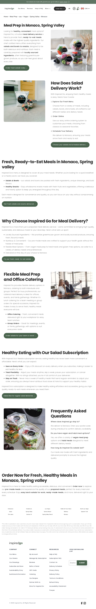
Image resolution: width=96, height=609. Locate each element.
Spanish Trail (84, 511)
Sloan (10, 511)
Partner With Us (34, 582)
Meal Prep (13, 16)
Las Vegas (47, 508)
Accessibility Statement (57, 586)
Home (6, 16)
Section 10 (29, 514)
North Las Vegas (84, 508)
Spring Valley (34, 16)
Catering (32, 574)
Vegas (25, 16)
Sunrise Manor (47, 511)
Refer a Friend (34, 566)
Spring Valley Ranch (47, 514)
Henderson (29, 508)
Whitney (66, 511)
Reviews (32, 562)
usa (20, 16)
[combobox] (85, 8)
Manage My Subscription (38, 558)
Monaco (66, 514)
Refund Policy (54, 582)
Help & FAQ (53, 554)
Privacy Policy (54, 570)
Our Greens (13, 558)
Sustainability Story (16, 570)
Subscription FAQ (55, 558)
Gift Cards (33, 570)
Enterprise (10, 508)
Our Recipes (33, 578)
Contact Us (53, 562)
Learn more (63, 2)
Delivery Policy (54, 574)
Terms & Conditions (56, 578)
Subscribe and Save (16, 566)
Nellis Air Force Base (66, 508)
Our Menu (12, 554)
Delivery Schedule (55, 566)
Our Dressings (14, 562)
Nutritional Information (17, 574)
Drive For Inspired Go (36, 586)
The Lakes (10, 514)
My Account (33, 554)
